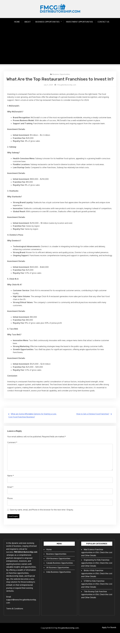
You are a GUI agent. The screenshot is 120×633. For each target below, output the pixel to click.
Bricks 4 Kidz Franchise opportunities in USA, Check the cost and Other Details (96, 573)
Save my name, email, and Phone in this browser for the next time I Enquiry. (41, 510)
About (27, 22)
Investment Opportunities (79, 22)
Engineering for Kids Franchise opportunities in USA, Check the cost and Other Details (96, 563)
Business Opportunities (47, 22)
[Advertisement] (60, 47)
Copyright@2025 (48, 628)
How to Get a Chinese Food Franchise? (92, 414)
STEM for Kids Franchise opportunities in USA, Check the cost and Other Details (96, 584)
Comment (12, 442)
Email (10, 487)
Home (17, 22)
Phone (10, 498)
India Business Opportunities (58, 572)
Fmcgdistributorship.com (66, 85)
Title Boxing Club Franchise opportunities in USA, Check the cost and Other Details (96, 594)
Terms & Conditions (14, 608)
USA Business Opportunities (58, 558)
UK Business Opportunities (57, 567)
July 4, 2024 (48, 85)
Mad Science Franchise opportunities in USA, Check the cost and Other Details (96, 552)
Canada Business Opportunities (59, 563)
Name (10, 475)
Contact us (103, 22)
